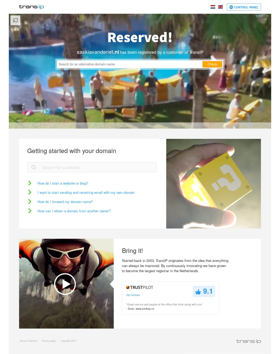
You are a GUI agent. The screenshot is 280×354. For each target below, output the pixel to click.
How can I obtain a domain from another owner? (74, 210)
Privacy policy (49, 340)
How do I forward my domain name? (65, 201)
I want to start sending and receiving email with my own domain (86, 192)
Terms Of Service (28, 340)
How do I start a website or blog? (63, 183)
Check (212, 64)
